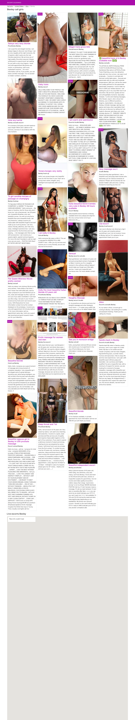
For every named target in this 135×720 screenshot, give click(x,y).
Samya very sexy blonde (19, 43)
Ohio (27, 6)
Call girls (10, 6)
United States (19, 6)
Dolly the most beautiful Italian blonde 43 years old (52, 291)
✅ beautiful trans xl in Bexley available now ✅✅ (112, 59)
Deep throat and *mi (47, 424)
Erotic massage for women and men (50, 338)
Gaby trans (43, 84)
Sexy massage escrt (108, 169)
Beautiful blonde (15, 361)
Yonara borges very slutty (50, 171)
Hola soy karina (15, 120)
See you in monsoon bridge (81, 339)
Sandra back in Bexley (109, 340)
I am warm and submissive (81, 120)
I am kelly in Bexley (47, 233)
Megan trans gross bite (79, 47)
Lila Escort (104, 224)
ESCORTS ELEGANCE (14, 2)
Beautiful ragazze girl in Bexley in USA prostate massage (18, 441)
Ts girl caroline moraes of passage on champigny (19, 197)
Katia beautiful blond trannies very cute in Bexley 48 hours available (82, 206)
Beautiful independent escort (82, 465)
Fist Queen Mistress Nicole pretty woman (20, 280)
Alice (101, 302)
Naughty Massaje (77, 298)
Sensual (72, 253)
